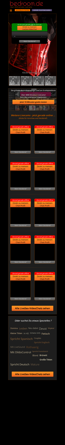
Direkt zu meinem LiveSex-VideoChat (29, 28)
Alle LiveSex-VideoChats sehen (32, 308)
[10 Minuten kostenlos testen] (12, 9)
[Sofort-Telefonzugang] (13, 9)
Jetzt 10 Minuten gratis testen (33, 102)
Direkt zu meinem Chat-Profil (20, 131)
